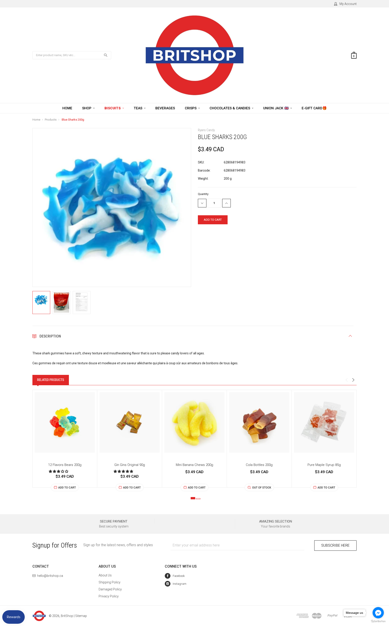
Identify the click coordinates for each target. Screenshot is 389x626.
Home (36, 119)
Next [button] (353, 380)
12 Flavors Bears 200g (64, 465)
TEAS (138, 108)
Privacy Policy (109, 596)
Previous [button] (346, 380)
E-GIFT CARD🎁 (314, 108)
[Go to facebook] (378, 612)
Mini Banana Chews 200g (194, 465)
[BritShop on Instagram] (175, 584)
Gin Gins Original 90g (129, 465)
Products (51, 119)
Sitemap (81, 616)
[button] (59, 471)
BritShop (67, 616)
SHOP (87, 108)
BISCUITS (113, 108)
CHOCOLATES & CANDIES (230, 108)
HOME (67, 108)
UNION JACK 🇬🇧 (276, 108)
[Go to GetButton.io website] (378, 621)
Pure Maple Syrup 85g (324, 465)
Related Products (50, 380)
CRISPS (191, 108)
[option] (64, 440)
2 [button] (198, 498)
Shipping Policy (109, 582)
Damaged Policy (110, 589)
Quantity (203, 194)
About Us (105, 575)
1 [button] (193, 498)
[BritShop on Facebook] (175, 576)
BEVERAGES (165, 108)
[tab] (50, 380)
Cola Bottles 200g (259, 465)
